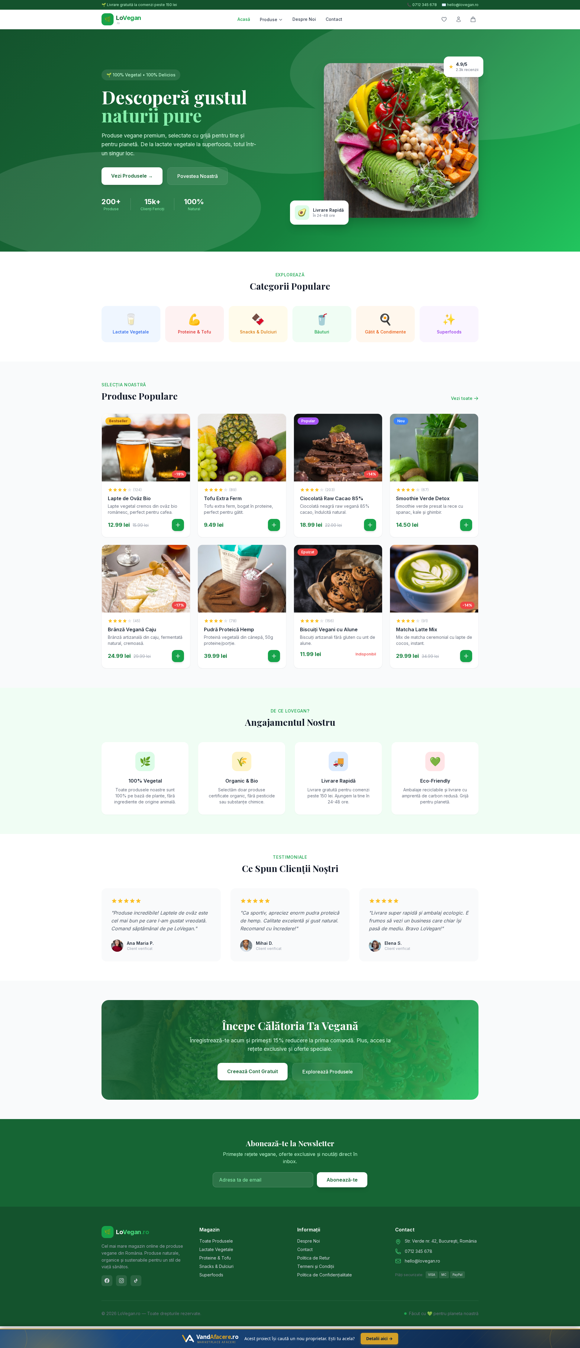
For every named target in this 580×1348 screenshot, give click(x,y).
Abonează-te (342, 1180)
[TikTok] (135, 1280)
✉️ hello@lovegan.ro (460, 4)
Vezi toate (461, 398)
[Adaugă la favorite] (181, 422)
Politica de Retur (313, 1257)
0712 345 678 (418, 1251)
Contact (334, 19)
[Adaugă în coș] (178, 525)
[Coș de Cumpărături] (473, 19)
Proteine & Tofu (215, 1257)
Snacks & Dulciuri (216, 1266)
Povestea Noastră (197, 176)
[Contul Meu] (458, 19)
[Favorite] (444, 19)
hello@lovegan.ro (422, 1260)
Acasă (243, 19)
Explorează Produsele (327, 1072)
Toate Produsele (216, 1240)
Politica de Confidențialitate (324, 1274)
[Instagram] (121, 1280)
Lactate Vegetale (216, 1249)
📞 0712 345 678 (422, 4)
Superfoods (211, 1274)
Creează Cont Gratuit (252, 1071)
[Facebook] (107, 1280)
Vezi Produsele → (132, 176)
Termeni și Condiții (315, 1266)
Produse (268, 19)
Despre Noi (304, 19)
